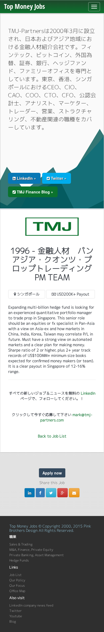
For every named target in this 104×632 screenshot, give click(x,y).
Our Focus (17, 585)
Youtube (15, 616)
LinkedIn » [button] (26, 178)
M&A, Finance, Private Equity (31, 549)
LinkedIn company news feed (31, 605)
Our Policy (17, 580)
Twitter (15, 610)
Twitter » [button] (58, 178)
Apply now (52, 473)
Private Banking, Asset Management (36, 555)
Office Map (17, 591)
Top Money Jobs (24, 6)
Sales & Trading (21, 544)
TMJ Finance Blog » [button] (34, 192)
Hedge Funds (19, 560)
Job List (15, 575)
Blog (12, 621)
